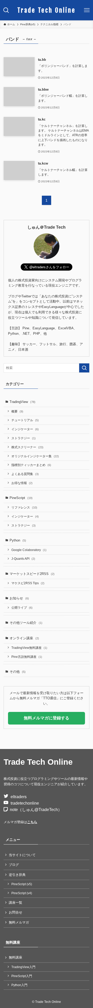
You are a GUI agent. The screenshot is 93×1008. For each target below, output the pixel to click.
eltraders (19, 797)
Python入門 (19, 985)
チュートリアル (25, 420)
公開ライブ (22, 607)
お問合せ (15, 912)
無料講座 (15, 957)
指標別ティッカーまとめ (31, 465)
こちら (32, 822)
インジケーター (25, 429)
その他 (18, 672)
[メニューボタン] (87, 10)
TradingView (22, 402)
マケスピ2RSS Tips (27, 583)
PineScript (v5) (21, 884)
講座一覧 (15, 902)
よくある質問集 (25, 474)
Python (18, 540)
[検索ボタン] (6, 10)
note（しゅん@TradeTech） (36, 809)
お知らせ (19, 598)
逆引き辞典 (17, 875)
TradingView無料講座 (29, 647)
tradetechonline (25, 803)
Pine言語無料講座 (26, 656)
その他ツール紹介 (26, 623)
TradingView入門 (23, 967)
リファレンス (24, 507)
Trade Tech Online (46, 10)
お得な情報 (22, 483)
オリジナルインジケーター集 (35, 456)
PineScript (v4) (21, 893)
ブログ (14, 865)
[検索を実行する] (84, 368)
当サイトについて (22, 855)
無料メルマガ (19, 922)
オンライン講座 (24, 638)
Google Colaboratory (29, 550)
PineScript (21, 498)
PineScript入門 (21, 976)
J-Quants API (23, 558)
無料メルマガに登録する (46, 718)
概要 (17, 411)
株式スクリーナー (27, 447)
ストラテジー (23, 438)
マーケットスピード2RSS (32, 574)
